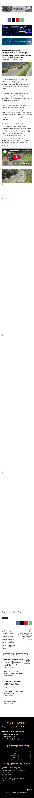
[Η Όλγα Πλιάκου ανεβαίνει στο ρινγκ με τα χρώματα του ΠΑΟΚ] (27, 674)
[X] (13, 20)
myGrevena (7, 59)
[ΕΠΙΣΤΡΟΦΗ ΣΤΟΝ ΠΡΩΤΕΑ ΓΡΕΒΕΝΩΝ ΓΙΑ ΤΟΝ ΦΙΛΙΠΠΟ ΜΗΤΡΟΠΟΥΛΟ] (27, 684)
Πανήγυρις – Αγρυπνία (10, 701)
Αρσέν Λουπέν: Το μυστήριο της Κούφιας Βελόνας (13, 692)
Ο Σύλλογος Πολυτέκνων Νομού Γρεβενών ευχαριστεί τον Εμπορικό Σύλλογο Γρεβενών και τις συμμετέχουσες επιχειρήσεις (13, 662)
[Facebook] (9, 20)
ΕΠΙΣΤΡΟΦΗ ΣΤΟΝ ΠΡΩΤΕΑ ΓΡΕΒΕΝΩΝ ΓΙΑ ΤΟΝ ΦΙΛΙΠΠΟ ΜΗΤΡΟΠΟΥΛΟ (13, 683)
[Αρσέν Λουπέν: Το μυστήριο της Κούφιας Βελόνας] (27, 694)
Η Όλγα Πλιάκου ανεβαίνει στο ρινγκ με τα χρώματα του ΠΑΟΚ (13, 672)
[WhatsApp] (22, 20)
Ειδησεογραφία (6, 50)
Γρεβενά (17, 50)
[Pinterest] (17, 20)
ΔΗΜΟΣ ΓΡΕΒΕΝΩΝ (13, 618)
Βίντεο (12, 50)
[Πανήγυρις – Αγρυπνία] (27, 704)
